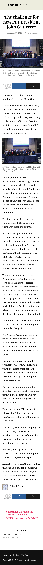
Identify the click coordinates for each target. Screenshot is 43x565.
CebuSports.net (15, 4)
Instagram (6, 555)
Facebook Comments (11, 534)
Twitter (16, 555)
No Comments (31, 33)
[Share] (19, 86)
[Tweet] (33, 86)
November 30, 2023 (14, 33)
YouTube (25, 555)
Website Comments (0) (12, 537)
